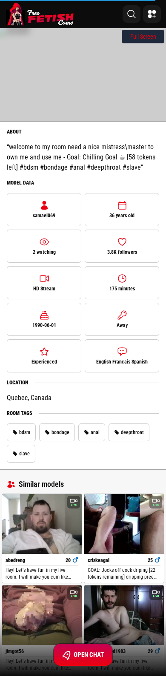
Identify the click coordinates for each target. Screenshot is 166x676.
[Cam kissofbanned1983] (124, 615)
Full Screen (143, 36)
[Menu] (152, 14)
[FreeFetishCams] (39, 14)
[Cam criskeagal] (124, 524)
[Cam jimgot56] (42, 615)
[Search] (131, 14)
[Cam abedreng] (42, 524)
